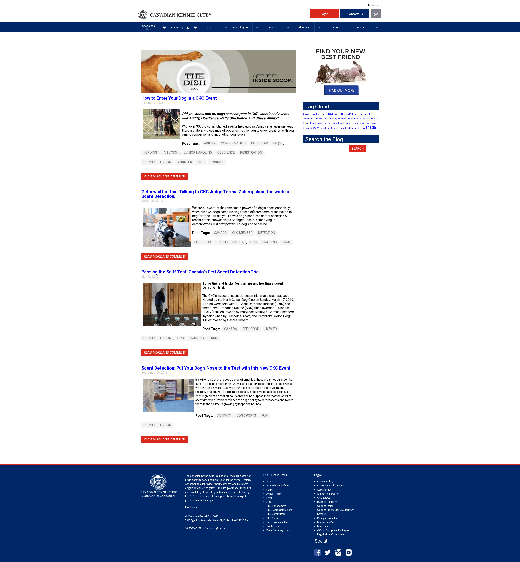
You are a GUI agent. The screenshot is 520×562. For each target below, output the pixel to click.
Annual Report (274, 493)
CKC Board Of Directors (279, 510)
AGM (330, 114)
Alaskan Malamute (350, 114)
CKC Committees (275, 514)
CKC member (242, 233)
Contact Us (355, 14)
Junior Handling (198, 153)
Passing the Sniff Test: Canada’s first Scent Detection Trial (200, 272)
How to (271, 329)
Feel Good (202, 242)
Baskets (320, 119)
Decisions (322, 526)
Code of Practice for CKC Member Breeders (335, 512)
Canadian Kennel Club (223, 15)
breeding (325, 128)
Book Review (371, 123)
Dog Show (259, 143)
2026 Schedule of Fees (278, 485)
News (269, 497)
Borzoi (306, 128)
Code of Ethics (325, 506)
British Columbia (348, 128)
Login (324, 14)
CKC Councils (273, 518)
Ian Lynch (170, 153)
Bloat (362, 123)
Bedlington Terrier (338, 119)
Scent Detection (157, 162)
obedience (226, 153)
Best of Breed (316, 123)
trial (286, 242)
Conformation (233, 143)
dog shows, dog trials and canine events (218, 492)
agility (210, 143)
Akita (336, 114)
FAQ (268, 502)
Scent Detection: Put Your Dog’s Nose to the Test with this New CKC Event (215, 368)
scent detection (157, 425)
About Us (271, 481)
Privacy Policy (325, 481)
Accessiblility (324, 489)
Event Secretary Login (278, 530)
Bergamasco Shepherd (358, 119)
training (217, 162)
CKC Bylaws (323, 497)
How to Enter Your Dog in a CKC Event (179, 98)
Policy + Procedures (328, 518)
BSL (359, 128)
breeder (314, 127)
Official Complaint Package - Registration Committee (333, 530)
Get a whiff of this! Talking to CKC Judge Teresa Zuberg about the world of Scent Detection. (216, 194)
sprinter (184, 162)
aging (323, 114)
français (373, 5)
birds (355, 123)
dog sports (246, 415)
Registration (251, 153)
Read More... (192, 507)
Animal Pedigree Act (328, 493)
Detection (266, 233)
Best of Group (330, 123)
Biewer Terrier (344, 123)
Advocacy (307, 114)
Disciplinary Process (328, 522)
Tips (201, 162)
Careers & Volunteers (277, 522)
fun (264, 415)
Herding (150, 153)
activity (224, 415)
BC (326, 119)
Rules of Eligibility (327, 502)
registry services (222, 484)
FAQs (277, 143)
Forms (269, 489)
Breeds (334, 128)
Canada (220, 233)
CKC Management (276, 506)
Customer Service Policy (330, 485)
